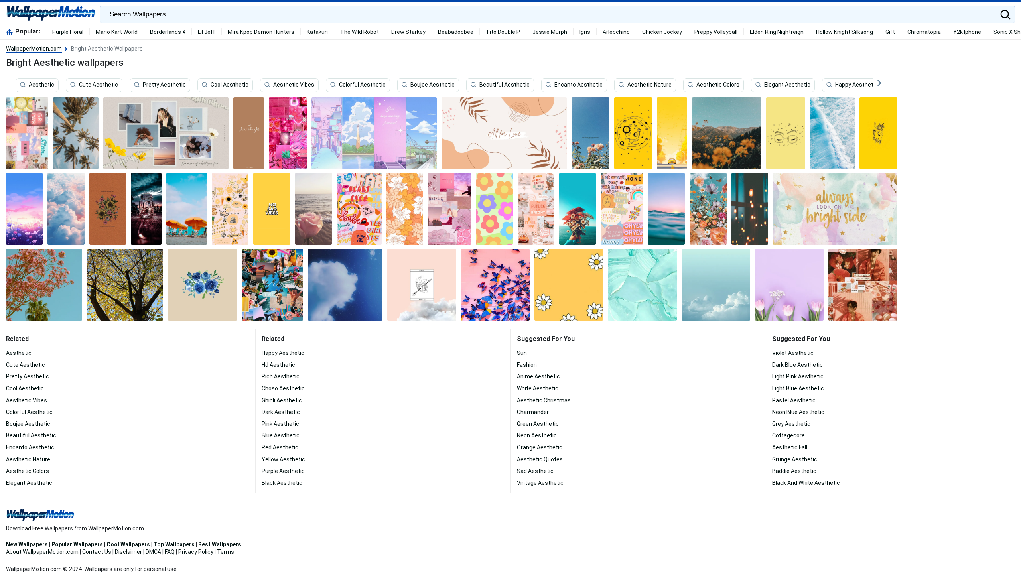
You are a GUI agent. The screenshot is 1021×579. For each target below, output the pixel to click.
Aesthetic (41, 85)
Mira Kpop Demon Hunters (261, 32)
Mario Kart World (117, 32)
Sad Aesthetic (535, 471)
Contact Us (96, 552)
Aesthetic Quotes (540, 459)
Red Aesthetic (280, 447)
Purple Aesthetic (283, 471)
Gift (890, 32)
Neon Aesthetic (537, 435)
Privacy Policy (195, 552)
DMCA (153, 552)
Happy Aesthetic (856, 85)
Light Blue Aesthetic (798, 388)
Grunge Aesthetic (794, 459)
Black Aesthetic (282, 483)
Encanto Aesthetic (578, 85)
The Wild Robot (359, 32)
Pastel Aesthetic (794, 400)
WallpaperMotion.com (34, 48)
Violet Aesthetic (793, 353)
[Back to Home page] (51, 14)
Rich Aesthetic (281, 376)
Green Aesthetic (538, 424)
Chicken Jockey (662, 32)
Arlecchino (616, 32)
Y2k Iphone (967, 32)
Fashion (527, 365)
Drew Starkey (408, 32)
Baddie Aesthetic (794, 471)
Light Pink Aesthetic (798, 376)
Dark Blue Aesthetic (797, 365)
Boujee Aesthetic (432, 85)
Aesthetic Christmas (544, 400)
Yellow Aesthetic (283, 459)
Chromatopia (924, 32)
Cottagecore (788, 435)
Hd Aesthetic (278, 365)
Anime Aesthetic (538, 376)
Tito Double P (503, 32)
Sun (522, 353)
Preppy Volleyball (715, 32)
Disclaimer (128, 552)
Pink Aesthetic (280, 424)
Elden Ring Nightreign (777, 32)
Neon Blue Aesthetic (798, 412)
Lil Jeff (206, 32)
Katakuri (317, 32)
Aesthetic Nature (649, 85)
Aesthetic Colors (717, 85)
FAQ (170, 552)
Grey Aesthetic (791, 424)
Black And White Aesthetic (806, 483)
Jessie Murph (549, 32)
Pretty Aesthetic (164, 85)
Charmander (533, 412)
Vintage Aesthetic (540, 483)
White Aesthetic (537, 388)
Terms (225, 552)
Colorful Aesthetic (362, 85)
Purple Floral (67, 32)
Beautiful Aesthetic (504, 85)
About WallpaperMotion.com (42, 552)
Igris (584, 32)
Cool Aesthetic (229, 85)
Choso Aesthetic (283, 388)
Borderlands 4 (167, 32)
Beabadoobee (455, 32)
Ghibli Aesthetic (282, 400)
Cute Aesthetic (98, 85)
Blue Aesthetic (281, 435)
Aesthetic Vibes (293, 85)
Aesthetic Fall (789, 447)
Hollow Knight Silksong (844, 32)
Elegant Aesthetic (787, 85)
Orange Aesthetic (539, 447)
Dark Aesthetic (281, 412)
